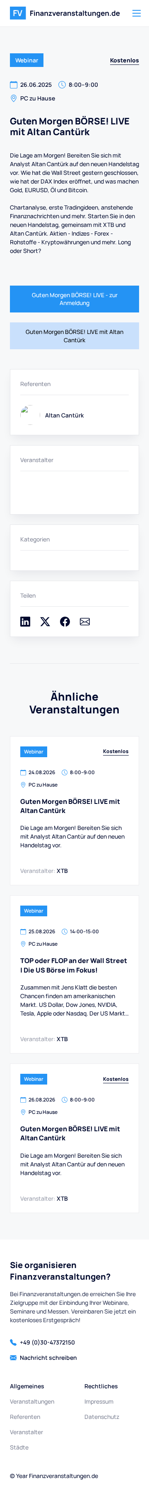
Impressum (98, 1401)
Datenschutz (101, 1417)
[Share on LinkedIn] (25, 624)
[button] (136, 13)
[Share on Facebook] (65, 624)
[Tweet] (45, 624)
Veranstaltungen (32, 1401)
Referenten (25, 1417)
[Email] (85, 624)
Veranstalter (26, 1432)
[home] (65, 13)
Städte (19, 1447)
